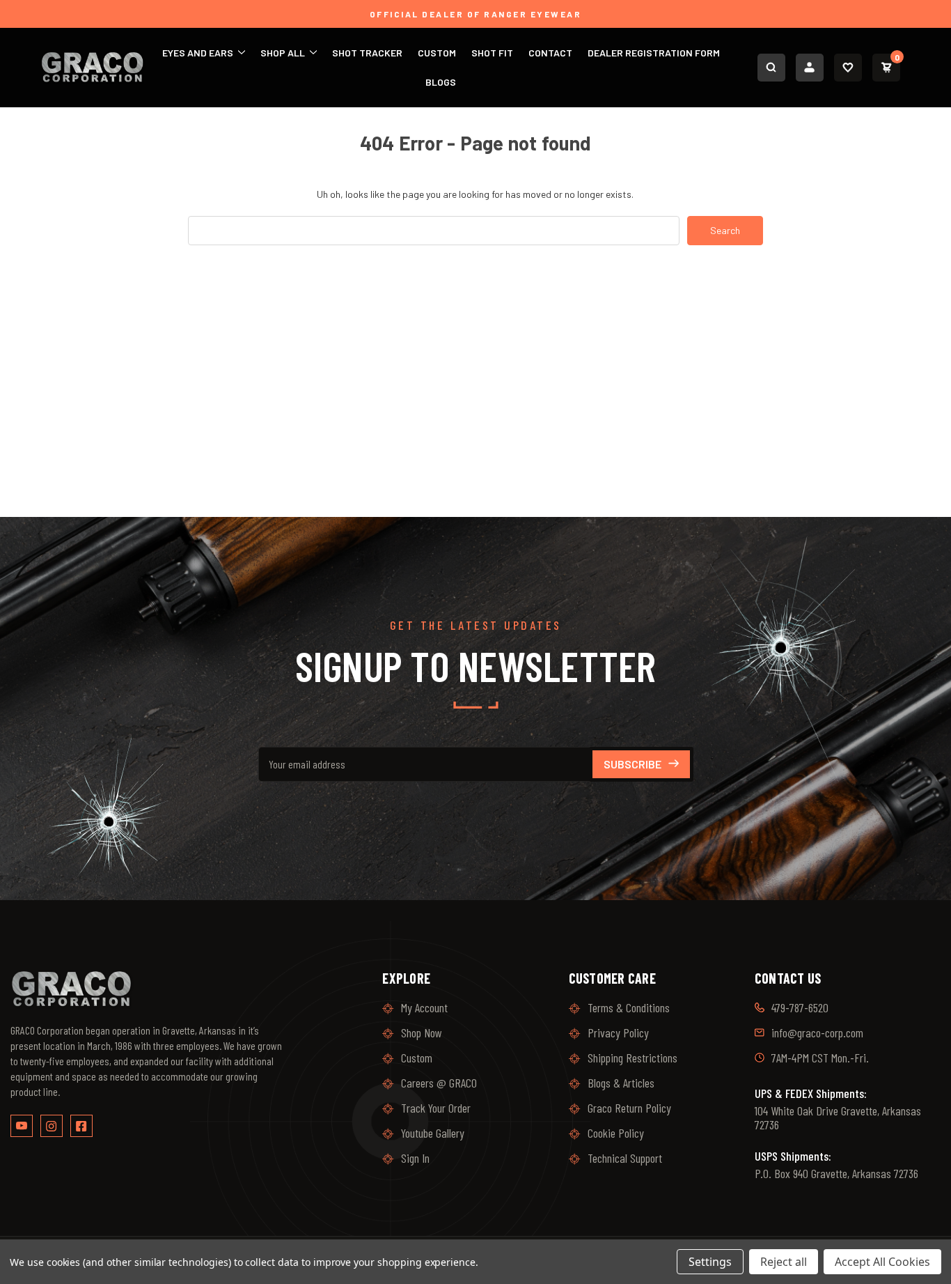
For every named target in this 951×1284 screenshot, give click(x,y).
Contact (550, 53)
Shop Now (421, 1032)
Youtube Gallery (432, 1133)
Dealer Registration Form (654, 53)
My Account (424, 1007)
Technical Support (625, 1158)
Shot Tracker (367, 53)
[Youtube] (21, 1126)
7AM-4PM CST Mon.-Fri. (820, 1058)
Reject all (783, 1261)
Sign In (415, 1158)
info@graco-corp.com (817, 1032)
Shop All (283, 53)
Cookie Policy (616, 1133)
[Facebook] (81, 1126)
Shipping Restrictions (632, 1058)
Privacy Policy (618, 1032)
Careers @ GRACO (439, 1083)
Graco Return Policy (629, 1108)
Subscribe (632, 764)
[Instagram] (51, 1126)
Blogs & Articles (621, 1083)
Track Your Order (436, 1108)
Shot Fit (492, 53)
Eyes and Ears (198, 53)
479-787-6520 (799, 1007)
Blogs (440, 82)
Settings (710, 1261)
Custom (437, 53)
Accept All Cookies (882, 1261)
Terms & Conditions (629, 1007)
